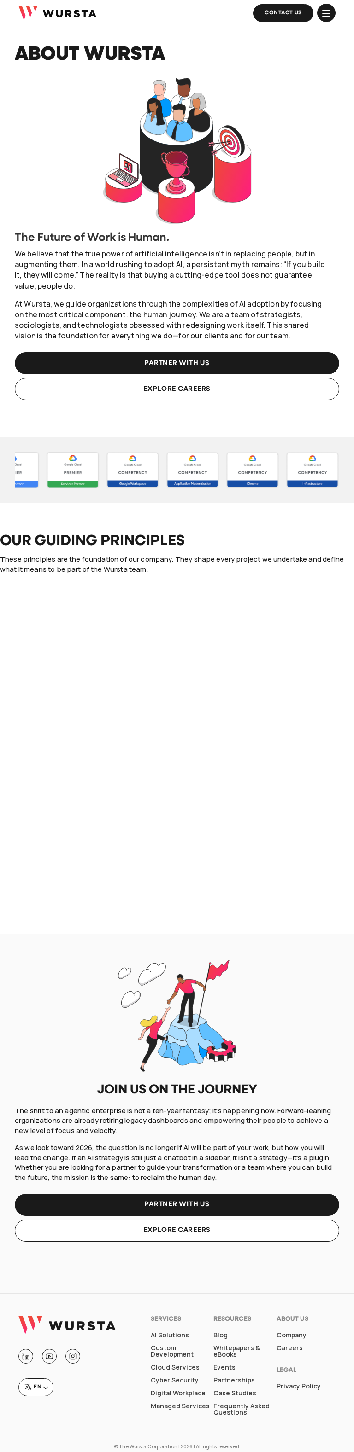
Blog (220, 1335)
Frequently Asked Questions (241, 1409)
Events (224, 1367)
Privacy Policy (299, 1386)
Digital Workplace (178, 1393)
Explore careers (177, 389)
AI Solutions (170, 1335)
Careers (290, 1348)
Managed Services (180, 1406)
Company (292, 1335)
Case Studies (234, 1393)
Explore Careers (177, 1230)
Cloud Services (175, 1367)
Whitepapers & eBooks (236, 1351)
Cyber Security (175, 1380)
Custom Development (172, 1351)
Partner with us (176, 363)
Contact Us (283, 13)
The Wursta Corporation (148, 1446)
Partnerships (234, 1380)
